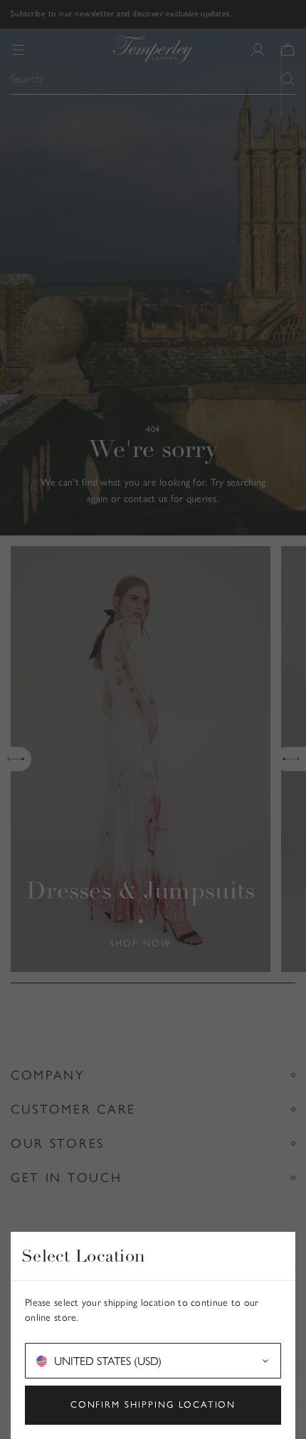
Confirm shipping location (153, 1404)
